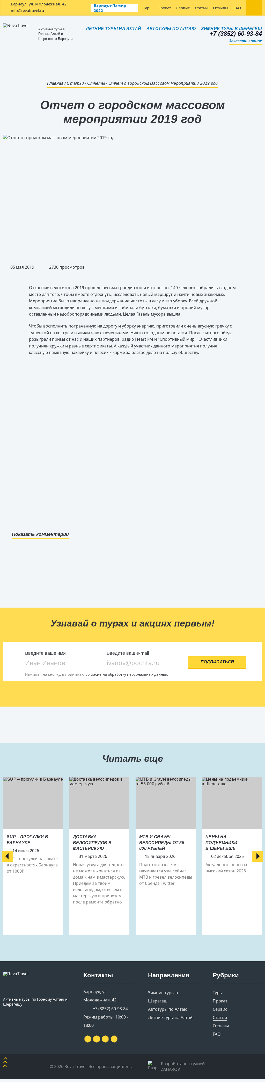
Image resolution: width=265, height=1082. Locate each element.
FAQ (237, 7)
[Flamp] (105, 1039)
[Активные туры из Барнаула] (35, 982)
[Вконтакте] (87, 1039)
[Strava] (114, 1039)
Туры (147, 7)
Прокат (164, 7)
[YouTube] (96, 1039)
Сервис (183, 7)
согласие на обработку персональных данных (127, 674)
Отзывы (220, 7)
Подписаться (217, 662)
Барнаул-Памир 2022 (110, 8)
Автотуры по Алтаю (171, 28)
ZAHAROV (170, 1069)
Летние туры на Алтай (113, 28)
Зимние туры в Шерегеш (231, 28)
